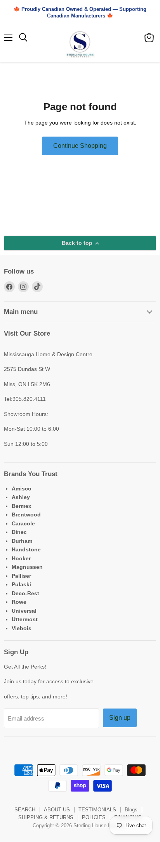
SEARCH (24, 810)
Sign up (119, 717)
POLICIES (94, 817)
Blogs (131, 810)
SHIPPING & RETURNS (45, 817)
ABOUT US (57, 810)
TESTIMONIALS (97, 810)
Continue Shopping (80, 145)
